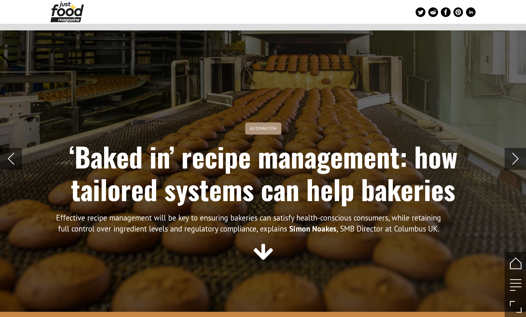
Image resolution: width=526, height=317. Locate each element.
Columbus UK (416, 229)
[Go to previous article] (11, 159)
